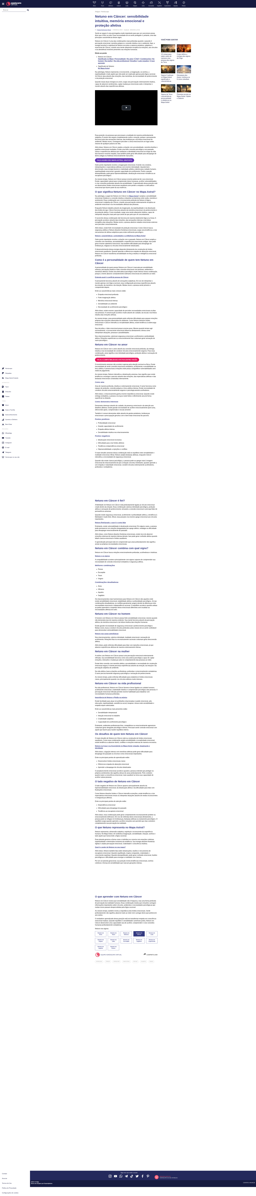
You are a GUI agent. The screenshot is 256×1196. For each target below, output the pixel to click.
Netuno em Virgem (101, 940)
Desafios (133, 61)
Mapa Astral (133, 196)
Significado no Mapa (106, 59)
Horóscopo (105, 11)
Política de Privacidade (9, 1188)
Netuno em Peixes (113, 947)
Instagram (8, 442)
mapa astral (126, 961)
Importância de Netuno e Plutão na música (111, 697)
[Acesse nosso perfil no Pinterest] (148, 1176)
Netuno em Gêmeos (126, 933)
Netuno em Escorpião (126, 940)
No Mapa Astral (104, 68)
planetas (143, 961)
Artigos (97, 11)
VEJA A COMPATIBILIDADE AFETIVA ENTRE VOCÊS (117, 360)
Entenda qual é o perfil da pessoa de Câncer (111, 277)
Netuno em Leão (152, 933)
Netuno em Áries (101, 933)
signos (151, 961)
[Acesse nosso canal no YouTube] (115, 1176)
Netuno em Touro (113, 933)
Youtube (7, 438)
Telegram (8, 452)
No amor (130, 59)
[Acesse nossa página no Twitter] (137, 1176)
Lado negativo (143, 61)
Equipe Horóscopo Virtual (104, 29)
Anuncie (4, 1178)
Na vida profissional (121, 61)
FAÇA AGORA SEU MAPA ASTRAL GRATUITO (114, 160)
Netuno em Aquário (101, 947)
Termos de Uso (7, 1183)
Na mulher (109, 61)
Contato (4, 1173)
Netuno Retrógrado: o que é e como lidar (110, 522)
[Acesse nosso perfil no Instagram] (110, 1176)
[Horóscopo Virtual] (14, 4)
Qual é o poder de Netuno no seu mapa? (110, 847)
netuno (135, 961)
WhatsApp (8, 433)
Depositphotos (48, 1183)
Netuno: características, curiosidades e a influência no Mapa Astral (120, 236)
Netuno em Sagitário (139, 940)
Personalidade (120, 59)
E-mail (7, 447)
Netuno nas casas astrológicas (106, 634)
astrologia (99, 961)
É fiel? (137, 59)
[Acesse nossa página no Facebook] (142, 1176)
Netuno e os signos (102, 556)
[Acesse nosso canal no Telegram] (126, 1176)
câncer (108, 961)
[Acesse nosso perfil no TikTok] (131, 1176)
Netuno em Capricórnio (151, 940)
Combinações (145, 59)
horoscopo (117, 961)
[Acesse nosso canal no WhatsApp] (121, 1176)
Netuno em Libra (113, 940)
